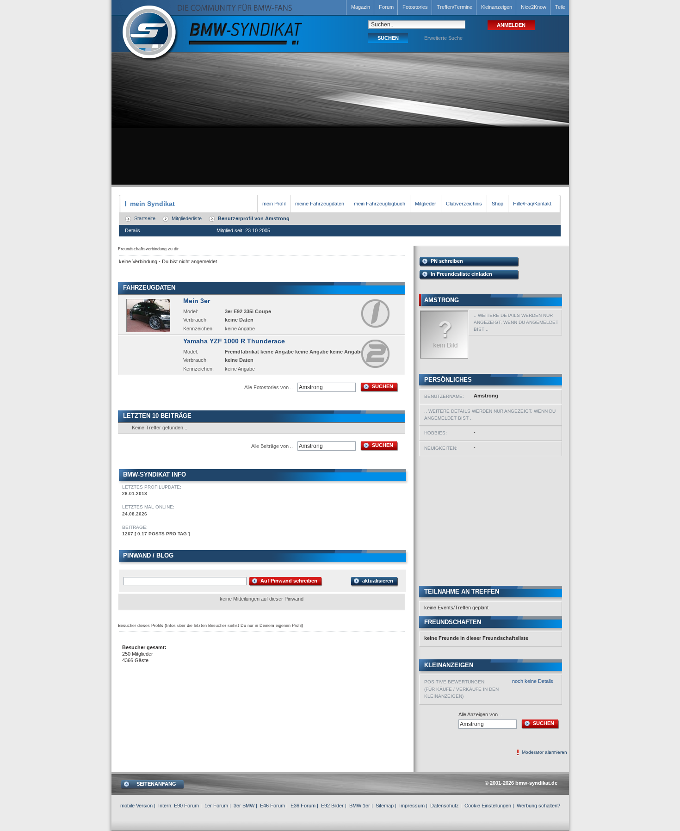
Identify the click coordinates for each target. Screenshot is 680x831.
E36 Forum (303, 805)
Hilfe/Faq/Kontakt (532, 203)
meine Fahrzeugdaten (319, 203)
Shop (497, 203)
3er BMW (244, 805)
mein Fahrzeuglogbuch (379, 203)
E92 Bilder (332, 805)
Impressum (412, 805)
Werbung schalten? (538, 805)
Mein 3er (196, 300)
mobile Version (136, 805)
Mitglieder (425, 203)
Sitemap (385, 805)
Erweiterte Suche (443, 38)
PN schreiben (447, 261)
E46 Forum (272, 805)
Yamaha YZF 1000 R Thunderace (234, 341)
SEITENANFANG (156, 784)
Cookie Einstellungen (487, 805)
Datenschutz (444, 805)
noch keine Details (532, 681)
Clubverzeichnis (464, 203)
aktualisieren (377, 580)
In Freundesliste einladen (461, 274)
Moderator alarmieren (544, 752)
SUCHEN (382, 386)
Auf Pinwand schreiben (288, 580)
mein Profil (273, 203)
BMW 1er (359, 805)
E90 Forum (186, 805)
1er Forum (216, 805)
